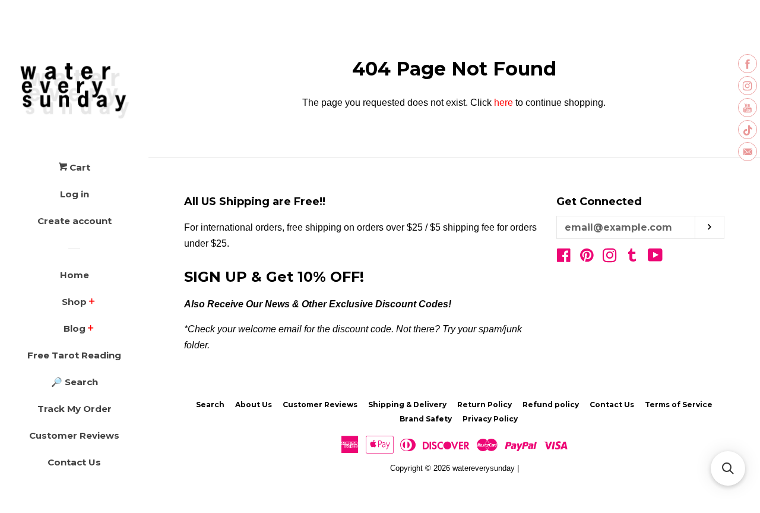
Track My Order (74, 408)
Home (74, 275)
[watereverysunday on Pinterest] (587, 258)
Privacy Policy (490, 418)
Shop (74, 301)
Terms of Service (678, 404)
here (503, 102)
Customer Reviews (74, 435)
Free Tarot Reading (74, 355)
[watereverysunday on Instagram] (610, 258)
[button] (728, 468)
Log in (74, 194)
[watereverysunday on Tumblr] (632, 258)
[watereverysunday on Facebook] (563, 258)
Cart (78, 167)
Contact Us (74, 462)
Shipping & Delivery (407, 404)
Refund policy (550, 404)
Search (210, 404)
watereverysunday (483, 468)
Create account (74, 220)
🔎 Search (74, 382)
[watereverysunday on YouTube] (655, 258)
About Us (253, 404)
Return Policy (484, 404)
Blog (75, 328)
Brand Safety (426, 418)
